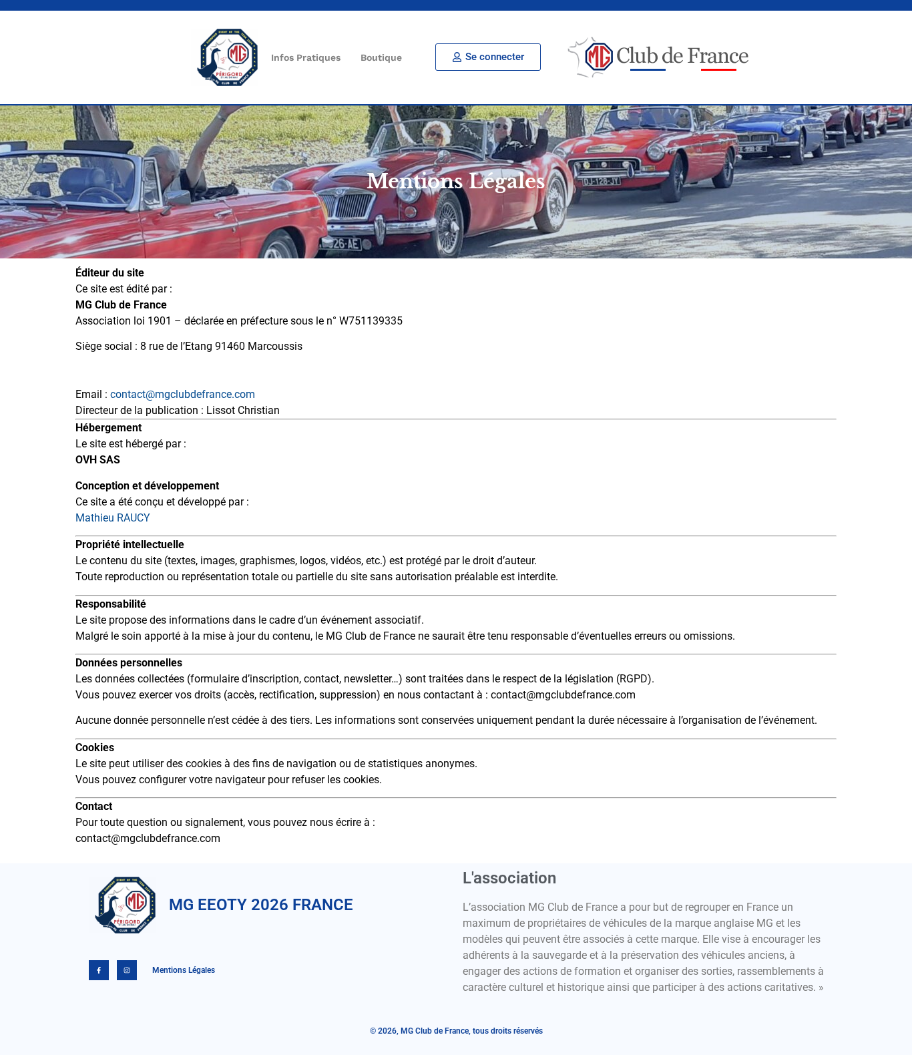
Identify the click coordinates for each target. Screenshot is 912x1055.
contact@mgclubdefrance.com (182, 394)
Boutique (381, 57)
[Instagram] (127, 970)
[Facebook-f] (99, 970)
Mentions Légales (182, 970)
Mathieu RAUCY (112, 517)
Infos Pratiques (305, 57)
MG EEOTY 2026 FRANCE (261, 904)
